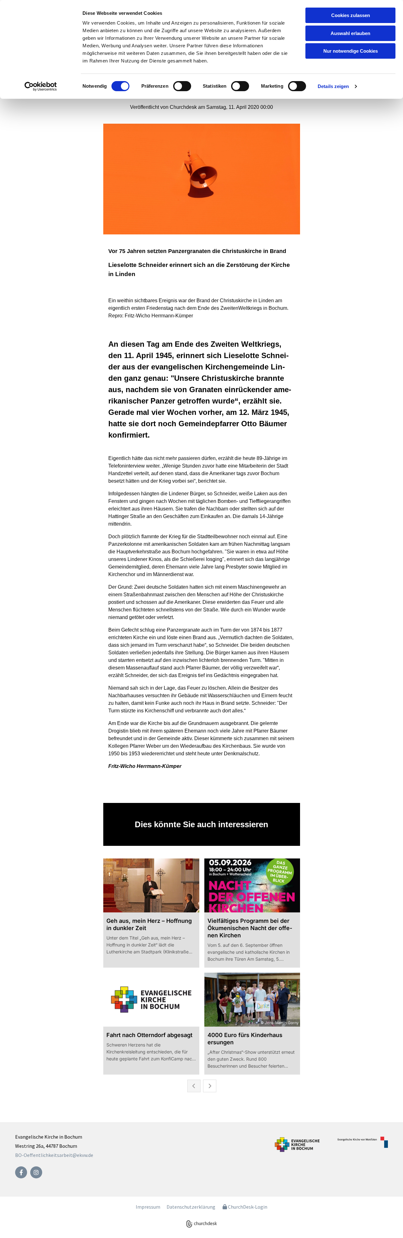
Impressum (148, 1207)
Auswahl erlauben (350, 33)
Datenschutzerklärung (191, 1207)
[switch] (182, 86)
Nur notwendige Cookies (350, 51)
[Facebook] (21, 1172)
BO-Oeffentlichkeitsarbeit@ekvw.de (54, 1155)
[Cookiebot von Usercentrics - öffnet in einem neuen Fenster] (40, 86)
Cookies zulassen (350, 15)
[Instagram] (36, 1172)
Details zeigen (333, 86)
